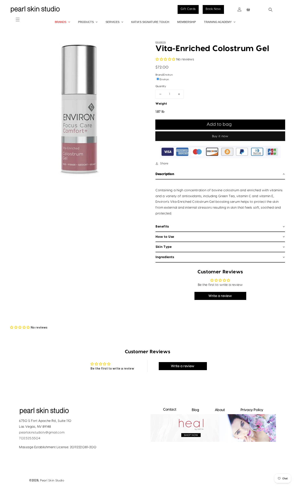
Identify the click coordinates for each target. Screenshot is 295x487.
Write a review (220, 296)
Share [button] (164, 163)
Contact (169, 409)
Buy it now (220, 136)
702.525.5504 (29, 438)
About (220, 410)
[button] (13, 15)
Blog (195, 410)
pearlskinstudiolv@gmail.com (41, 432)
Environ (161, 42)
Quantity (161, 86)
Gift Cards (188, 8)
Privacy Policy (252, 410)
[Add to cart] (220, 124)
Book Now (213, 8)
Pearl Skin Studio (52, 480)
